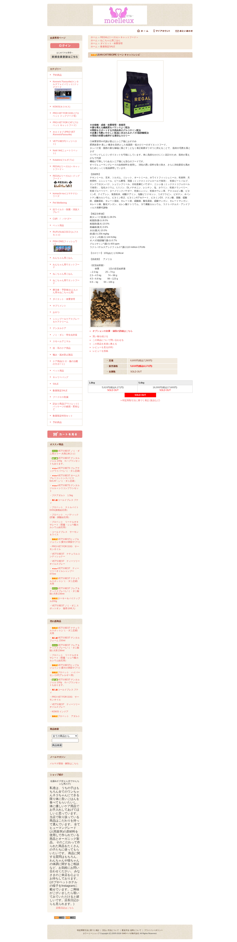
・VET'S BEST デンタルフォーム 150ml (65, 639)
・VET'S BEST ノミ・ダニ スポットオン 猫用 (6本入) (64, 607)
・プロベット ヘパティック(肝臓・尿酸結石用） (64, 516)
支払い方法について (110, 930)
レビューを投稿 (100, 351)
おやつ (56, 312)
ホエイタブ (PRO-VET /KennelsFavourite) (64, 133)
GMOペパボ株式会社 (130, 933)
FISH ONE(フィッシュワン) (65, 242)
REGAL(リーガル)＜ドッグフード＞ (66, 177)
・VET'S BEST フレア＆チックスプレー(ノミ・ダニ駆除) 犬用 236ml (65, 591)
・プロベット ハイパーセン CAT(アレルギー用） (65, 673)
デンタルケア (59, 328)
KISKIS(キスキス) (61, 106)
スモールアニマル (62, 341)
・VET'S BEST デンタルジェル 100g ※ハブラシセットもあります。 (65, 461)
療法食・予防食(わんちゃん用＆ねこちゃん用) (65, 291)
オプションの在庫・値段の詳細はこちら (113, 331)
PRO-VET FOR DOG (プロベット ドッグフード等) (66, 114)
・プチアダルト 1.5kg (61, 495)
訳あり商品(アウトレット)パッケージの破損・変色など (66, 406)
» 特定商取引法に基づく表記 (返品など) (140, 400)
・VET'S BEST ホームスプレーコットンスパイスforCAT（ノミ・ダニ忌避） (65, 478)
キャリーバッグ (60, 377)
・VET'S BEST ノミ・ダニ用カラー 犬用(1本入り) (65, 452)
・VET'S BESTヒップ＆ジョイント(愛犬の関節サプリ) (65, 540)
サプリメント (59, 305)
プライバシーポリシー (153, 930)
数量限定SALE (60, 390)
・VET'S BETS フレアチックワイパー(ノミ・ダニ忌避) (65, 469)
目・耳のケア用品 (62, 348)
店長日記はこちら (65, 908)
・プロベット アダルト (65, 716)
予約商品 (57, 75)
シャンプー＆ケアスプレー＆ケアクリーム (66, 320)
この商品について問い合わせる (108, 340)
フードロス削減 (60, 397)
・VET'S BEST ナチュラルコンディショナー (65, 555)
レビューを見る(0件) (103, 347)
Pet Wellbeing (60, 202)
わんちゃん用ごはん (63, 258)
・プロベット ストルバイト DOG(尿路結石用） (64, 508)
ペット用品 (58, 225)
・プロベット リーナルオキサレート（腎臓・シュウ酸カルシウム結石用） (64, 525)
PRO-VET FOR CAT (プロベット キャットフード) (65, 124)
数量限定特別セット (63, 416)
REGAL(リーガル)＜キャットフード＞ (119, 37)
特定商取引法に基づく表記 (88, 930)
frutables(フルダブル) (63, 160)
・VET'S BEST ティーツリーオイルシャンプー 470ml (64, 571)
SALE (56, 384)
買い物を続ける (100, 336)
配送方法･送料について (131, 930)
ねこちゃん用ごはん (63, 274)
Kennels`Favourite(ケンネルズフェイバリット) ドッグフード (66, 84)
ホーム (94, 37)
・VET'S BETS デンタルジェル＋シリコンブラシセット (65, 488)
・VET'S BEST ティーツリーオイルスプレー (65, 562)
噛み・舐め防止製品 (63, 354)
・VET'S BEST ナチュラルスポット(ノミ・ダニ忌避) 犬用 (65, 581)
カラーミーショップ (91, 933)
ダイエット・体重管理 (64, 299)
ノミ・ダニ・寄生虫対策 (65, 335)
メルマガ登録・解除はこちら (64, 763)
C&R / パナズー (62, 218)
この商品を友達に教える (105, 344)
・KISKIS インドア (59, 711)
